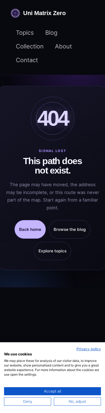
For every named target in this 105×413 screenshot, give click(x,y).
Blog (51, 32)
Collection (30, 46)
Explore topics (52, 250)
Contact (27, 60)
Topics (25, 32)
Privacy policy (88, 349)
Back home (30, 229)
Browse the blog (70, 229)
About (63, 46)
